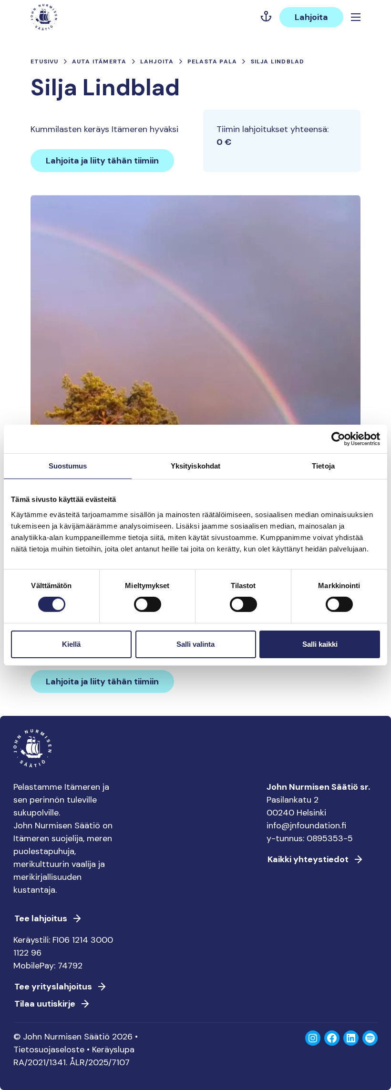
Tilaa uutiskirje (44, 1003)
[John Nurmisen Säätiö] (44, 17)
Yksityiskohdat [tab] (195, 465)
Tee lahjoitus (40, 918)
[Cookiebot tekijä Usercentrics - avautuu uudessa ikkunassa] (338, 438)
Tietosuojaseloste (48, 1049)
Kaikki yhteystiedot (308, 859)
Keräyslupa (113, 1049)
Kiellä (71, 644)
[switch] (147, 608)
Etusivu (44, 61)
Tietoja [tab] (323, 465)
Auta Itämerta (99, 61)
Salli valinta (195, 644)
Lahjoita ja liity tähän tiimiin (102, 160)
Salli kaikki (320, 644)
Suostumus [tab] (68, 465)
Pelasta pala (212, 61)
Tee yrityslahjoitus (53, 986)
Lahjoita (311, 17)
